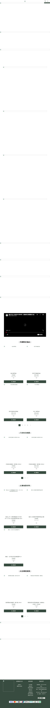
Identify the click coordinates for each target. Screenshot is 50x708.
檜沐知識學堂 (30, 693)
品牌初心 (19, 684)
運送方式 (30, 689)
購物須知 (30, 686)
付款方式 (30, 690)
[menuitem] (19, 425)
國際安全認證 (19, 686)
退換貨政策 (30, 692)
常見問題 (30, 684)
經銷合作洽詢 (30, 695)
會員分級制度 (30, 687)
